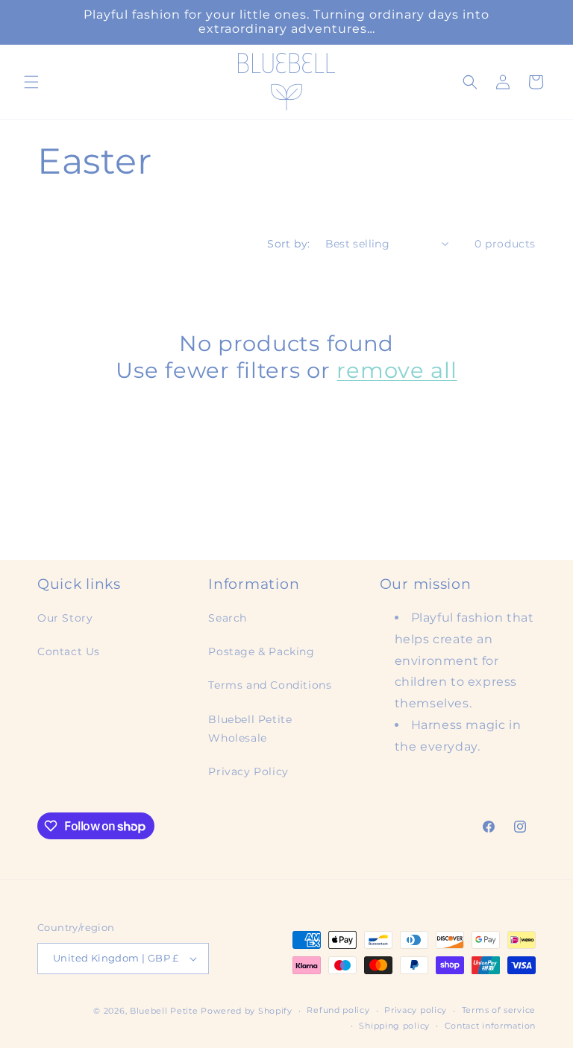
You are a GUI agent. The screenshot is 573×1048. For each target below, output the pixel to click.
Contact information (490, 1025)
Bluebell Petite (164, 1011)
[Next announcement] (543, 21)
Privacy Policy (248, 771)
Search (227, 618)
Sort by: (288, 243)
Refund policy (338, 1010)
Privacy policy (415, 1010)
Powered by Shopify (246, 1011)
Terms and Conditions (269, 685)
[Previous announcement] (29, 21)
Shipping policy (394, 1025)
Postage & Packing (261, 651)
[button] (31, 82)
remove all (396, 370)
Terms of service (499, 1010)
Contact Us (68, 651)
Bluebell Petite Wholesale (250, 729)
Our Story (65, 618)
